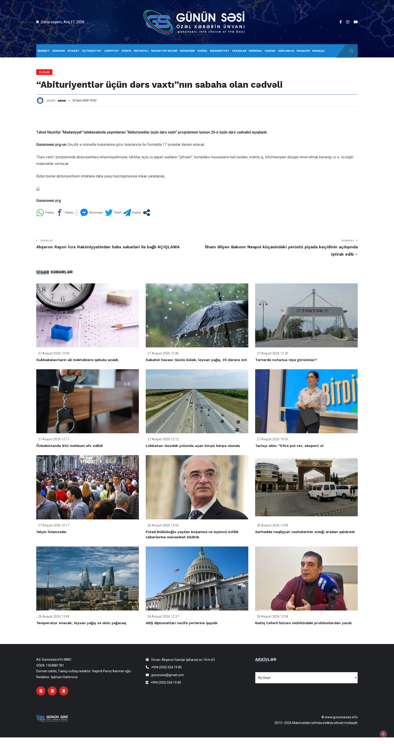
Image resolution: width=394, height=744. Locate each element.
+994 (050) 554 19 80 (166, 667)
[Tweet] (113, 213)
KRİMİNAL (255, 50)
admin (62, 100)
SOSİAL (202, 50)
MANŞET (44, 50)
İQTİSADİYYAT (92, 50)
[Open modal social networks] (146, 213)
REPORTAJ (141, 50)
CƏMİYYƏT (111, 50)
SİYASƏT (73, 50)
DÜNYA (126, 50)
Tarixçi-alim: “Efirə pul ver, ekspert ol (289, 446)
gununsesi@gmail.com (167, 675)
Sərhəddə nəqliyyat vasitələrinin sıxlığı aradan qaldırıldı (305, 532)
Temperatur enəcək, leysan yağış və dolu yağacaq (81, 623)
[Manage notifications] (383, 734)
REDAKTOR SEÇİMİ (164, 50)
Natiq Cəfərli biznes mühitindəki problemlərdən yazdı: (303, 623)
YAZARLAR (239, 50)
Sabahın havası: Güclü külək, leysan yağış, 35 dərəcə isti (196, 360)
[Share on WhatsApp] (45, 213)
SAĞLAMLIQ (286, 50)
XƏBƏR (44, 72)
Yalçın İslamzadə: (51, 532)
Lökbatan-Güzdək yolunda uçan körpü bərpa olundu (193, 446)
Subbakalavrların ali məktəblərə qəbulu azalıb (77, 360)
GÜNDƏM (58, 50)
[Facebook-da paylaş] (64, 213)
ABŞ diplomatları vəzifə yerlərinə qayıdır (182, 623)
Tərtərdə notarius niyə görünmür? (286, 360)
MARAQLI (318, 50)
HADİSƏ (270, 50)
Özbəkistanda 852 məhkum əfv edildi (69, 446)
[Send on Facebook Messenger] (91, 213)
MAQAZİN (303, 50)
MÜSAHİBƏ (187, 50)
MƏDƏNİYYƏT (219, 50)
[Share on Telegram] (132, 213)
